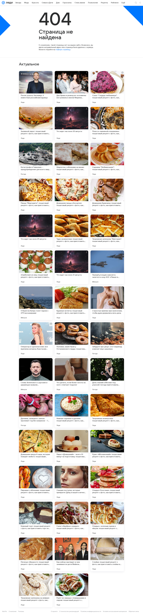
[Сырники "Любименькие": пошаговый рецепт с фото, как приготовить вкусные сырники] (107, 159)
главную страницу (63, 49)
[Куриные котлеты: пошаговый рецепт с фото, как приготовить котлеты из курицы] (71, 303)
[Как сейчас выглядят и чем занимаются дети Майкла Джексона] (71, 554)
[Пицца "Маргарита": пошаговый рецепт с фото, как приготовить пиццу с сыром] (36, 195)
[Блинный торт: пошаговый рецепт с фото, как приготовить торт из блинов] (36, 518)
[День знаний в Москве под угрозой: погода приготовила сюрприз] (107, 375)
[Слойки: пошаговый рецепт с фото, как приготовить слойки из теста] (107, 554)
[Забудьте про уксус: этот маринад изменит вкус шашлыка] (107, 339)
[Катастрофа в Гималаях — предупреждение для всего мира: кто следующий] (36, 159)
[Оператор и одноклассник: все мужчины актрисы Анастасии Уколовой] (36, 339)
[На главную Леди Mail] (9, 2)
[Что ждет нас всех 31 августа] (71, 267)
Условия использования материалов (115, 611)
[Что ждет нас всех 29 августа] (36, 231)
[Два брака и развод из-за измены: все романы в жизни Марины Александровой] (71, 88)
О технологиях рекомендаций (69, 611)
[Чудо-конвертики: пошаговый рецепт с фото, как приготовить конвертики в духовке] (71, 231)
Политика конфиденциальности (91, 611)
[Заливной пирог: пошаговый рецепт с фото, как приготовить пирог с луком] (36, 124)
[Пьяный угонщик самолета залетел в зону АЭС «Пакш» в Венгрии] (107, 267)
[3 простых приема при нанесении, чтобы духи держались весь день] (107, 303)
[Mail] (3, 2)
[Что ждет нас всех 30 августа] (71, 124)
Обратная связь (134, 611)
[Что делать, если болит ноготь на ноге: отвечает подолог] (71, 375)
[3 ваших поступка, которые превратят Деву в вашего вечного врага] (71, 482)
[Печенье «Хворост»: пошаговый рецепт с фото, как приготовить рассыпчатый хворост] (36, 554)
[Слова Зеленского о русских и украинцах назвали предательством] (36, 375)
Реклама (21, 611)
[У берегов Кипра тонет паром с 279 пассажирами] (36, 303)
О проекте (54, 611)
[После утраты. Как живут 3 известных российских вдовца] (36, 88)
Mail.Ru (4, 611)
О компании (12, 611)
